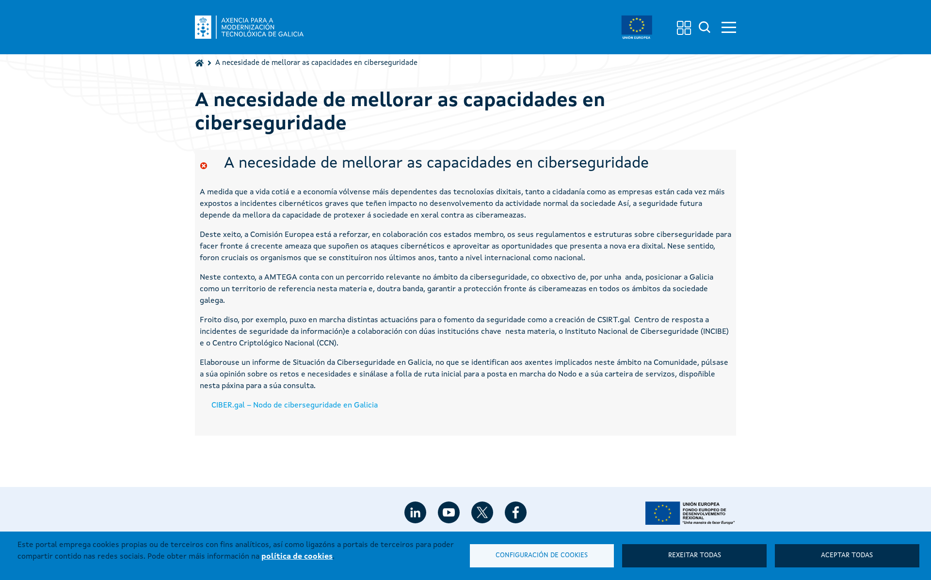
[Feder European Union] (637, 27)
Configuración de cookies (542, 555)
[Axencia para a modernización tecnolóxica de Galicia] (249, 27)
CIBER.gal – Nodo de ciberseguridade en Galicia (294, 405)
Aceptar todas (847, 555)
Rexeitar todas (694, 555)
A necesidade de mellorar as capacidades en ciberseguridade (316, 63)
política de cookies (297, 557)
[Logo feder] (690, 513)
